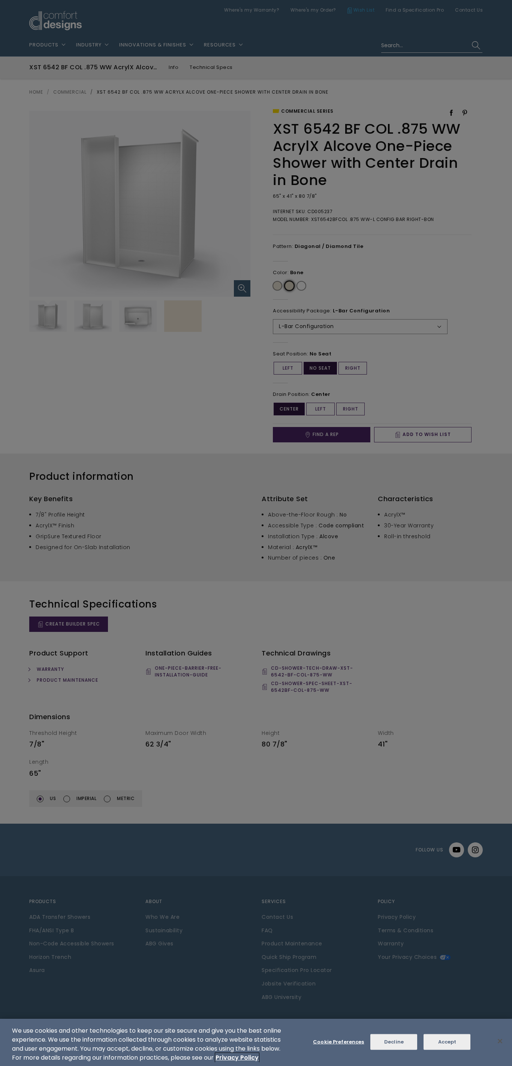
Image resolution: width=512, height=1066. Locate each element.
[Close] (500, 1041)
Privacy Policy (237, 1057)
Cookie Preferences (338, 1041)
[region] (256, 1042)
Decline (394, 1041)
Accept (447, 1041)
